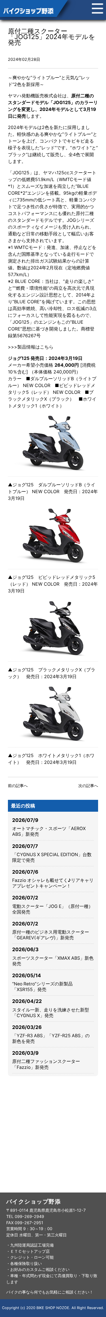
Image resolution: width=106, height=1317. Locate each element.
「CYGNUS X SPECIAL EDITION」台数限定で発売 (52, 857)
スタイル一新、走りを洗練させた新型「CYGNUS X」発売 (50, 1012)
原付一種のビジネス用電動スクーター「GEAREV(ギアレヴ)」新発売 (50, 934)
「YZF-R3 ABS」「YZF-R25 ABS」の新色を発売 (51, 1038)
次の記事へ (88, 785)
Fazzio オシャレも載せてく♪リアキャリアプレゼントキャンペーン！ (53, 883)
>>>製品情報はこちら (30, 347)
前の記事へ (18, 785)
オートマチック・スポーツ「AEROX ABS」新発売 (49, 831)
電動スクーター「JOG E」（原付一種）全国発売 (52, 909)
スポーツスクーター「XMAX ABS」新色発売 (53, 960)
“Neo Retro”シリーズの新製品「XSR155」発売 (42, 986)
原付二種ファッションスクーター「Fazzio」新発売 (46, 1064)
